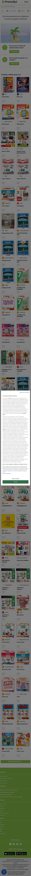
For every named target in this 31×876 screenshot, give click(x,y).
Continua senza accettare (24, 392)
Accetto (15, 481)
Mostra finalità (15, 478)
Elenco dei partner (7, 473)
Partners (4, 429)
